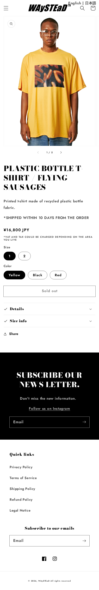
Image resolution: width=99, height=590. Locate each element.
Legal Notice (20, 510)
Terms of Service (23, 477)
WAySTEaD (44, 580)
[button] (6, 8)
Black (37, 275)
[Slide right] (61, 152)
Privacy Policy (21, 467)
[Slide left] (38, 152)
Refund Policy (21, 499)
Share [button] (14, 333)
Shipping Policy (22, 488)
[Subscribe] (84, 422)
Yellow (14, 275)
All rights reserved (60, 580)
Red (58, 275)
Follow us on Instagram (49, 408)
